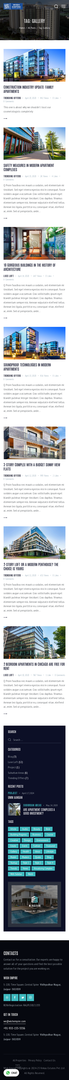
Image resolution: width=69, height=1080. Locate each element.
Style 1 (26, 862)
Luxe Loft (9, 275)
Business (37, 834)
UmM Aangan (15, 797)
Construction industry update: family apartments (28, 89)
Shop (49, 857)
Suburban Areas (16, 772)
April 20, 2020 (30, 98)
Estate (13, 845)
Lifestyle (50, 851)
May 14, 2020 (52, 805)
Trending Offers (12, 97)
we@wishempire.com (15, 1021)
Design (27, 840)
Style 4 (50, 862)
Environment (42, 840)
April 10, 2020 (23, 675)
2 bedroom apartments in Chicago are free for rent (34, 666)
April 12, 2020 (30, 475)
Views (25, 868)
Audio (25, 828)
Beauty (37, 828)
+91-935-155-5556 (14, 1028)
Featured (50, 845)
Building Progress (18, 834)
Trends (13, 868)
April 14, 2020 (23, 276)
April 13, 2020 (30, 375)
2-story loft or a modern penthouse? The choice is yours (31, 566)
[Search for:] (34, 739)
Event (24, 845)
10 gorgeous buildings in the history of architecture (30, 267)
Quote (38, 857)
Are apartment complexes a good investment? (39, 811)
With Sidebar (16, 874)
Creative (14, 840)
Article (13, 828)
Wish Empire (10, 1068)
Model (13, 857)
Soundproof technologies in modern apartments (27, 366)
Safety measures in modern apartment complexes (29, 167)
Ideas (37, 851)
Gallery (13, 851)
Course (50, 834)
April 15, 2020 (30, 176)
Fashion (36, 845)
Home (22, 27)
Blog (10, 756)
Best (48, 828)
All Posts (32, 27)
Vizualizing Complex (43, 868)
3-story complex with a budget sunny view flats (32, 466)
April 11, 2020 (30, 575)
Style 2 (38, 862)
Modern (25, 857)
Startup (13, 862)
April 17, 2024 (28, 793)
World (30, 874)
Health (26, 851)
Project (12, 767)
